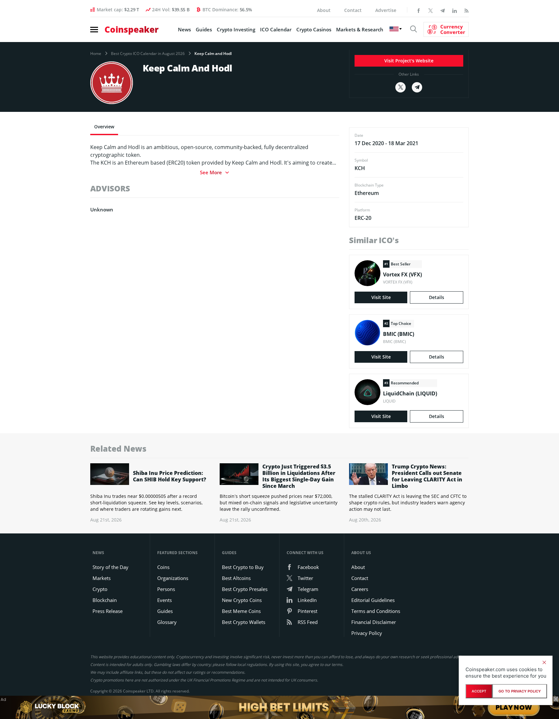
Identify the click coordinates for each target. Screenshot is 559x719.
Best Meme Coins (241, 611)
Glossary (167, 622)
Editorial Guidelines (373, 600)
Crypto (100, 589)
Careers (359, 589)
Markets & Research (359, 29)
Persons (166, 589)
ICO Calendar (275, 29)
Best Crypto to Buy (243, 567)
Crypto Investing (236, 29)
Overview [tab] (104, 126)
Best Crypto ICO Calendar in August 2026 (148, 53)
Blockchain (105, 600)
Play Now (514, 707)
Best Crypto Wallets (243, 622)
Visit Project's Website (408, 61)
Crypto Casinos (313, 29)
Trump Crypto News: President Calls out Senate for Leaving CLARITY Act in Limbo (427, 476)
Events (164, 600)
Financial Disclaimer (373, 622)
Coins (163, 567)
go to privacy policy (520, 691)
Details (436, 297)
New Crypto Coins (242, 600)
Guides (204, 29)
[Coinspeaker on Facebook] (418, 10)
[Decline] (544, 662)
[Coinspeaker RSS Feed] (466, 10)
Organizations (172, 578)
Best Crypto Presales (245, 589)
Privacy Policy (366, 633)
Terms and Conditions (375, 611)
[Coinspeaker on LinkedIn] (454, 10)
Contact (353, 10)
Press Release (108, 611)
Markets (102, 578)
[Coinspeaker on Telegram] (442, 10)
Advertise (385, 10)
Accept (479, 691)
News (184, 29)
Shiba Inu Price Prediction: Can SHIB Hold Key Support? (169, 476)
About (324, 10)
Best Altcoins (236, 578)
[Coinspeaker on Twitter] (430, 10)
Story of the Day (110, 567)
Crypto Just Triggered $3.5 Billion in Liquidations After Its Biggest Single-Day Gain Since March (298, 476)
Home (95, 53)
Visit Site (381, 297)
